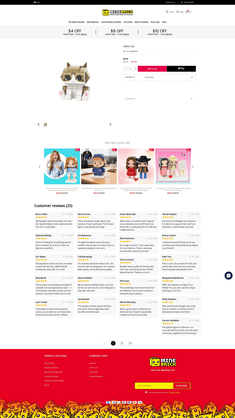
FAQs (164, 22)
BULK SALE (155, 22)
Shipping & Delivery (51, 367)
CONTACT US (170, 2)
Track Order (189, 2)
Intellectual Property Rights (54, 381)
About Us (92, 363)
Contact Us (93, 367)
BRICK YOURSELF (142, 22)
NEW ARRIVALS (93, 22)
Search (46, 385)
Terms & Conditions (51, 376)
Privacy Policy (49, 363)
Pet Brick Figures (76, 22)
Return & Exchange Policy (53, 372)
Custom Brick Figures (111, 22)
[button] (44, 81)
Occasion (128, 22)
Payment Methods (96, 376)
